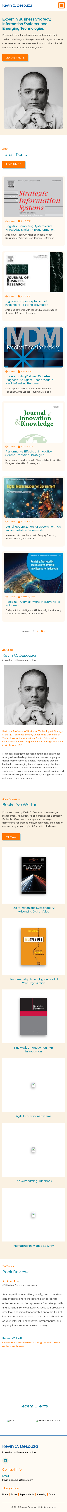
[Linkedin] (5, 1460)
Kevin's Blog (13, 164)
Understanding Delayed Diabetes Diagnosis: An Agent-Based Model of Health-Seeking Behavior (30, 380)
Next (43, 631)
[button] (61, 5)
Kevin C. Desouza (17, 5)
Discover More (14, 57)
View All (11, 837)
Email (5, 1475)
